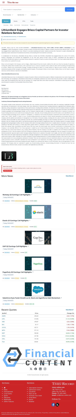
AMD (3, 322)
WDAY (35, 200)
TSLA (3, 342)
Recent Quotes (7, 15)
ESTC (35, 226)
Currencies (17, 25)
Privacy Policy (43, 363)
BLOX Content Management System (14, 414)
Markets (6, 21)
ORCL (3, 339)
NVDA (3, 336)
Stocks (15, 21)
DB (33, 304)
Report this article (7, 170)
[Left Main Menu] (3, 2)
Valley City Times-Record (14, 412)
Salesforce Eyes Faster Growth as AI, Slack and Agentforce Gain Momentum (32, 298)
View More (69, 176)
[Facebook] (36, 369)
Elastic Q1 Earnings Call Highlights (16, 221)
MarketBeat (7, 200)
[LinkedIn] (40, 369)
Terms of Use (38, 412)
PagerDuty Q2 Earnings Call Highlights (18, 272)
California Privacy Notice (54, 412)
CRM (31, 304)
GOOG (4, 327)
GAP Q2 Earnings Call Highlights (16, 246)
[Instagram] (45, 369)
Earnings (26, 200)
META (3, 330)
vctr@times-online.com (64, 395)
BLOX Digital (27, 414)
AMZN (3, 316)
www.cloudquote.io (52, 359)
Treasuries (32, 25)
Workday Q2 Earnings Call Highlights (17, 195)
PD (25, 278)
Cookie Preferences (65, 412)
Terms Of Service (56, 363)
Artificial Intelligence (19, 200)
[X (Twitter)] (31, 369)
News (11, 25)
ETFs (24, 21)
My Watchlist (21, 15)
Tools (31, 21)
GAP (26, 252)
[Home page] (63, 383)
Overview (5, 25)
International (24, 25)
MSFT (3, 333)
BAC (3, 324)
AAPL (3, 319)
